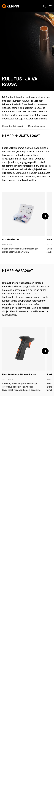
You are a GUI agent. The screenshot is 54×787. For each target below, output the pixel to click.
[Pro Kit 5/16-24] (23, 214)
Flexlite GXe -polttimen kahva (19, 374)
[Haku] (44, 6)
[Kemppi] (10, 6)
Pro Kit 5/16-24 (11, 239)
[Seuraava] (45, 216)
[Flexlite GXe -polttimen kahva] (23, 348)
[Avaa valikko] (50, 6)
